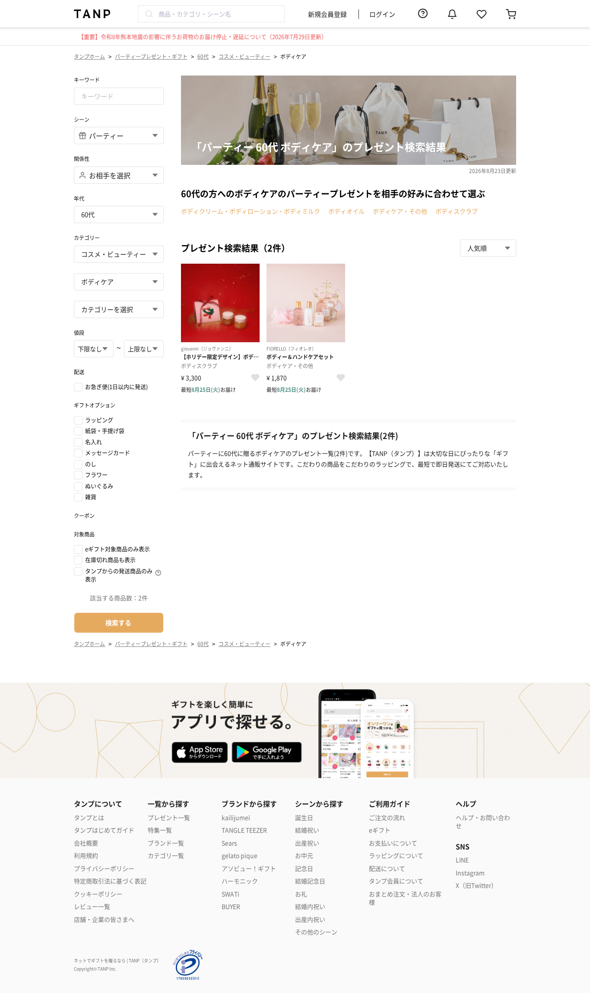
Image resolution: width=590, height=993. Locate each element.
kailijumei (236, 817)
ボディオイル (346, 211)
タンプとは (89, 817)
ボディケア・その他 (400, 211)
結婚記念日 (310, 881)
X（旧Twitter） (476, 885)
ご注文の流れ (387, 817)
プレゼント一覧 (169, 817)
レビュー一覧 (92, 906)
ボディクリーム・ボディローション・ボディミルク (250, 211)
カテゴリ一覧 (166, 855)
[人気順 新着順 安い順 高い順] (488, 248)
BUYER (231, 906)
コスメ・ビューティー (244, 56)
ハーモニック (240, 881)
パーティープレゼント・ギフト (151, 56)
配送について (387, 868)
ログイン (382, 14)
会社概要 (86, 843)
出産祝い (307, 843)
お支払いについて (393, 843)
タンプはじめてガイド (104, 830)
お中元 (304, 855)
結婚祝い (307, 830)
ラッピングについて (396, 855)
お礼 (301, 894)
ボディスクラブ (456, 211)
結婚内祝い (310, 906)
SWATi (230, 894)
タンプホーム (89, 56)
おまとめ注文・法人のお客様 (405, 898)
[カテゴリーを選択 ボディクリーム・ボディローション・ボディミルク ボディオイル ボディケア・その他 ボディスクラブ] (119, 309)
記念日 (304, 868)
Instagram (470, 873)
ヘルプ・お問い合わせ (483, 821)
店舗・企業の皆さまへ (104, 919)
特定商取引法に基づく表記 (110, 881)
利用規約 (86, 855)
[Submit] (148, 14)
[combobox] (211, 13)
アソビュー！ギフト (249, 868)
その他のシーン (316, 932)
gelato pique (239, 855)
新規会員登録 (327, 14)
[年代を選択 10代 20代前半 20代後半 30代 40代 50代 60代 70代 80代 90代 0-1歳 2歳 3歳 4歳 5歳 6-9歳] (119, 214)
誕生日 (304, 817)
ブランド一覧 (166, 843)
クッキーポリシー (98, 894)
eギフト (379, 830)
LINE (462, 860)
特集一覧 (160, 830)
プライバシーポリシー (104, 868)
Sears (229, 843)
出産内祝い (310, 919)
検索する (118, 622)
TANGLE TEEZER (244, 830)
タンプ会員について (396, 881)
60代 (203, 56)
